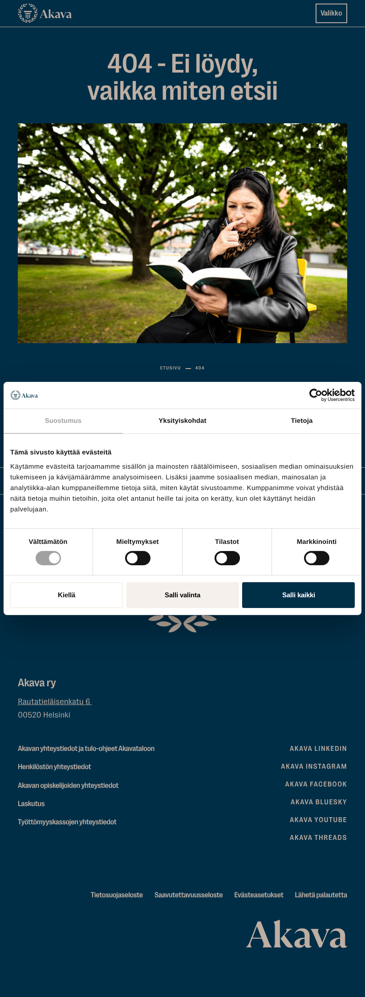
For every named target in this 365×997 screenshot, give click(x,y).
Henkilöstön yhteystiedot (54, 767)
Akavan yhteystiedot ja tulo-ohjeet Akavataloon (86, 749)
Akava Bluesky (319, 802)
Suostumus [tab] (63, 421)
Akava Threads (318, 838)
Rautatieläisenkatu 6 (55, 701)
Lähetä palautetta (321, 895)
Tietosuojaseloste (117, 895)
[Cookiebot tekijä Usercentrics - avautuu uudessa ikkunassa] (316, 395)
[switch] (137, 556)
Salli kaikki (298, 595)
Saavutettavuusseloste (188, 895)
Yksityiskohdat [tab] (182, 421)
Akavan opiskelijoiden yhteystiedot (68, 786)
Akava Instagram (314, 766)
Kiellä (66, 595)
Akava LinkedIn (318, 749)
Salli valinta (182, 595)
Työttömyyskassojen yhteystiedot (67, 822)
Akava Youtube (318, 820)
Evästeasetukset (258, 895)
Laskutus (31, 804)
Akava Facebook (316, 784)
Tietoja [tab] (302, 421)
